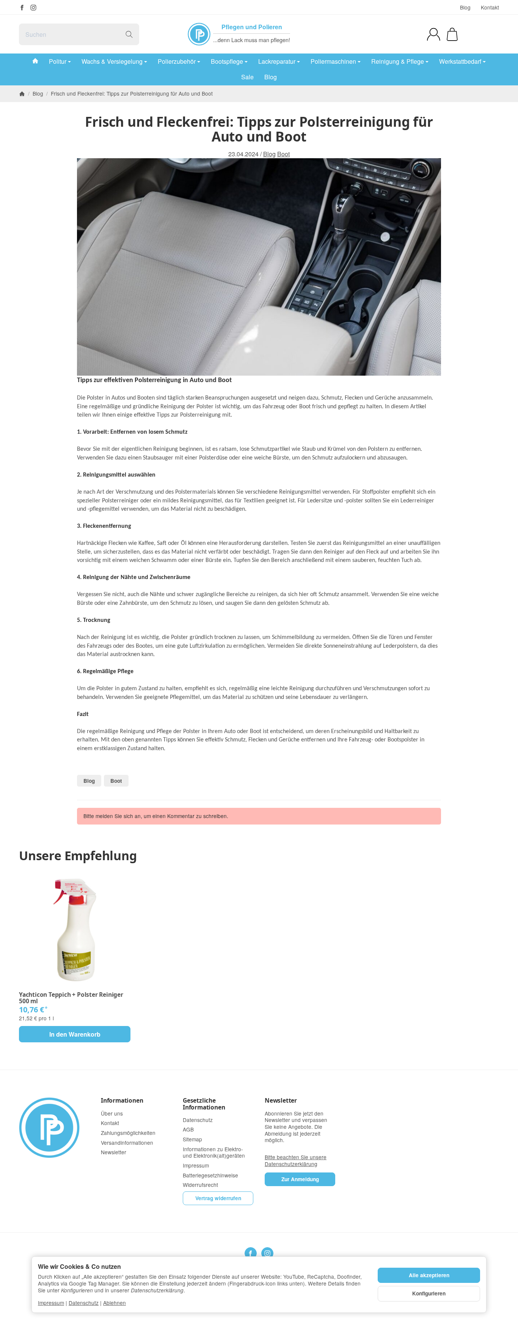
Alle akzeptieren (429, 1275)
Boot (283, 154)
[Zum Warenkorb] (452, 34)
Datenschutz (84, 1302)
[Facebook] (22, 8)
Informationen (122, 1100)
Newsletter (281, 1100)
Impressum (51, 1302)
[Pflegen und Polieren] (199, 34)
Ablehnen (114, 1302)
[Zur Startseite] (54, 1127)
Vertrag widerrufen (218, 1198)
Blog (465, 7)
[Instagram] (33, 8)
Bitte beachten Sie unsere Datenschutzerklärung (295, 1160)
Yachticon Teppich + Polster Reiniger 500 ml (71, 997)
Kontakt (490, 7)
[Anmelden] (434, 34)
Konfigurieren (429, 1293)
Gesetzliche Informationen (204, 1103)
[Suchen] (129, 34)
